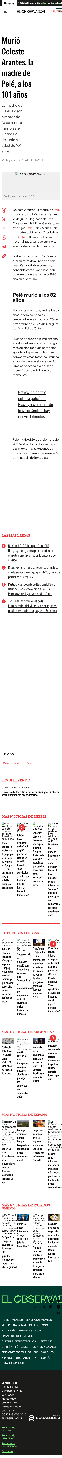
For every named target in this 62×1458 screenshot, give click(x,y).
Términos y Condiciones (9, 1445)
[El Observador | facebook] (45, 1300)
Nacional (20, 1325)
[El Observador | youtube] (58, 1300)
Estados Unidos (13, 1363)
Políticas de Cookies (8, 1429)
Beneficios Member (38, 1319)
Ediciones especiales (16, 1352)
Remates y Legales (44, 1346)
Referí (6, 1325)
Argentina (30, 1357)
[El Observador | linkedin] (43, 1307)
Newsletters (11, 1357)
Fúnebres (21, 1346)
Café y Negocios (40, 1325)
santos (18, 763)
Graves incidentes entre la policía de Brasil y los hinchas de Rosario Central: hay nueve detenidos (30, 793)
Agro (38, 1330)
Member (17, 1319)
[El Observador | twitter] (39, 1300)
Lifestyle (45, 1341)
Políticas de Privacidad (8, 1437)
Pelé (57, 210)
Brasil (30, 763)
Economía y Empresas (17, 1330)
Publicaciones (43, 1352)
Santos (21, 237)
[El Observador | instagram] (52, 1300)
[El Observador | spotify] (51, 1307)
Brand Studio (11, 1336)
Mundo (28, 1336)
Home (5, 1319)
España (46, 1357)
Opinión (7, 1346)
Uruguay (9, 3)
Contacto (7, 1451)
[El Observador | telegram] (58, 1307)
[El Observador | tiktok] (36, 1307)
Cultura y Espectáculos (19, 1341)
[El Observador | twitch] (58, 1313)
